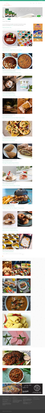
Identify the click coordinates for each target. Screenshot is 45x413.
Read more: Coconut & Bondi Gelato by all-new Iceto (9, 93)
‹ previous (7, 253)
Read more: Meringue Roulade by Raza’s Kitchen (8, 183)
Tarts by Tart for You (6, 27)
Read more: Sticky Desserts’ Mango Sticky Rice (8, 251)
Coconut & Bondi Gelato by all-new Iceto (11, 72)
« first (3, 253)
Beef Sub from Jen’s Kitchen (8, 140)
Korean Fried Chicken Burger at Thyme (11, 185)
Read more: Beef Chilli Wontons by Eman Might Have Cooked (10, 138)
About (3, 0)
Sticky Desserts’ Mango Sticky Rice (10, 230)
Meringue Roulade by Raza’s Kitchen (10, 162)
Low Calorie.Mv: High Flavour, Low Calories (12, 50)
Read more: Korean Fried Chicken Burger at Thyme (8, 206)
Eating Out (12, 25)
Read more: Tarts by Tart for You (6, 48)
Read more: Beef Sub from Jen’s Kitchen (7, 161)
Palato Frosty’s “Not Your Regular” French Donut (13, 208)
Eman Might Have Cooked (19, 137)
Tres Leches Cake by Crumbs (8, 95)
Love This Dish (18, 29)
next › (20, 253)
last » (23, 254)
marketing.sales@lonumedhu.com (27, 403)
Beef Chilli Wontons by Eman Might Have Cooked (13, 117)
